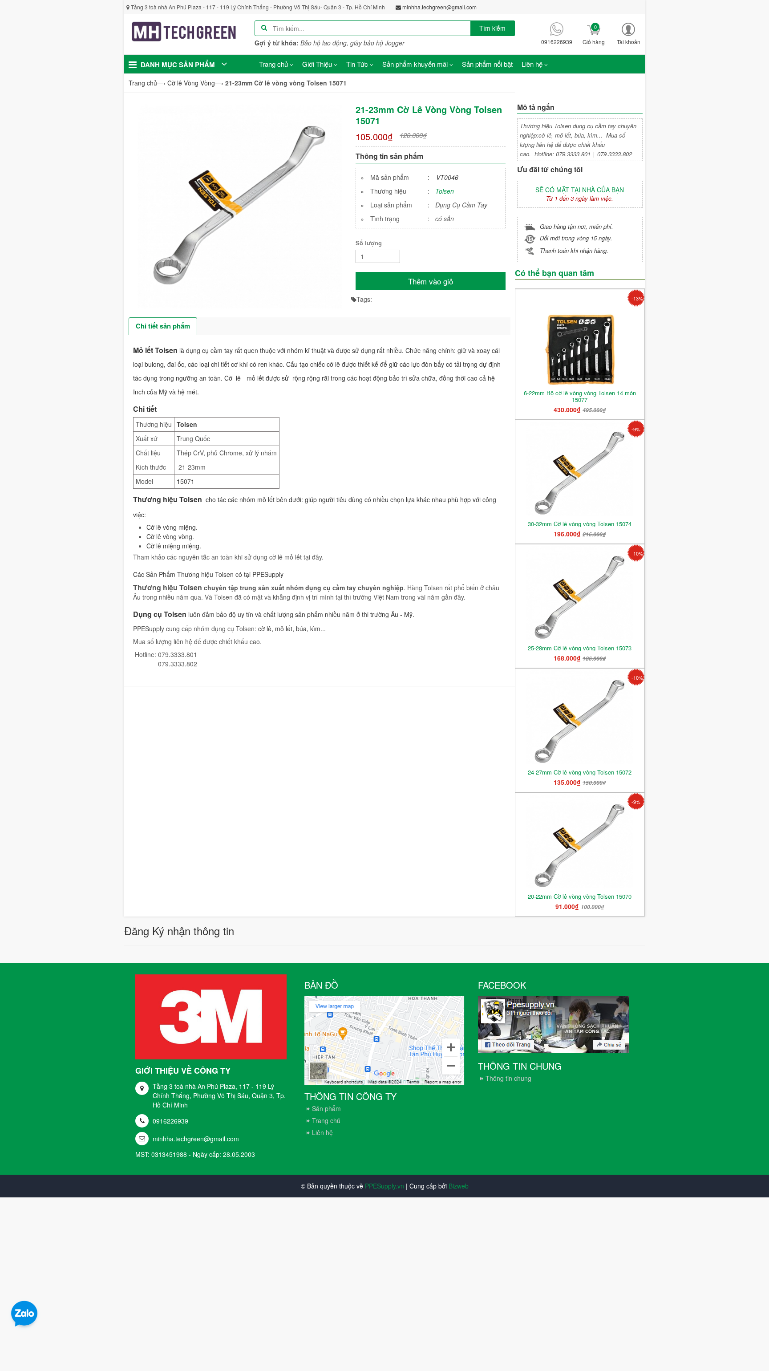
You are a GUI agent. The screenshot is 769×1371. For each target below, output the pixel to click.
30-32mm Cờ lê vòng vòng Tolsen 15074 (579, 523)
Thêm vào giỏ (430, 281)
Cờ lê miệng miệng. (173, 545)
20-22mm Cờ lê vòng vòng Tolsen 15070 (579, 896)
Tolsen (444, 191)
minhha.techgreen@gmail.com (196, 1138)
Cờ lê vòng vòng (169, 536)
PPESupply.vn (384, 1185)
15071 (185, 481)
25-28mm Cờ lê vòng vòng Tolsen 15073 (579, 648)
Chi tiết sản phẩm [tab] (163, 326)
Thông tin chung (508, 1078)
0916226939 (170, 1120)
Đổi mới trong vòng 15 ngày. (576, 238)
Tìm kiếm (492, 28)
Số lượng (369, 243)
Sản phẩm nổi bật (487, 64)
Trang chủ (326, 1120)
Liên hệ (322, 1132)
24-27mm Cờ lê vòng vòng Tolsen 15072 (579, 772)
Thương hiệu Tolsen (167, 499)
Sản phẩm (326, 1108)
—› (195, 82)
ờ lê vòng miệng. (174, 527)
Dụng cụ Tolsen (159, 614)
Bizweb (459, 1185)
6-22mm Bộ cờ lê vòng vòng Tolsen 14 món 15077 (580, 396)
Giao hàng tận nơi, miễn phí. (576, 226)
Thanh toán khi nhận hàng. (574, 250)
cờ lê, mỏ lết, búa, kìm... (293, 628)
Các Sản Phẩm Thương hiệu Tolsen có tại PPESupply (208, 574)
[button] (628, 33)
